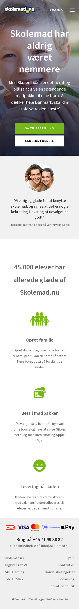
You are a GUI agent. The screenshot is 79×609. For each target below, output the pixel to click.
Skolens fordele (39, 141)
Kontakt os (66, 565)
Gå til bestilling (39, 128)
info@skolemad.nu (55, 545)
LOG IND (56, 10)
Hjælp (70, 558)
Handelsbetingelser (60, 572)
